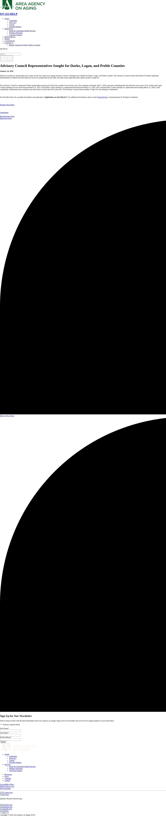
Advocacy (12, 23)
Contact (7, 781)
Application (4, 112)
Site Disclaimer (5, 788)
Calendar (8, 778)
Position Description (7, 105)
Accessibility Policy (7, 784)
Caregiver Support (15, 35)
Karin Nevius (102, 97)
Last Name (4, 733)
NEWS (7, 39)
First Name (4, 728)
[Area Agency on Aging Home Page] (22, 9)
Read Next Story (6, 118)
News (7, 776)
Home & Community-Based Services (22, 31)
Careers (11, 25)
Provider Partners (15, 27)
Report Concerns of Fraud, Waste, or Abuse (24, 45)
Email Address (5, 737)
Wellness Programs (16, 33)
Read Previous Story (7, 116)
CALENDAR (10, 41)
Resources (8, 774)
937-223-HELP (8, 13)
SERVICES (9, 29)
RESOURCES (10, 37)
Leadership (13, 21)
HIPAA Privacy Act (7, 786)
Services (8, 764)
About (7, 19)
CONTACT (9, 43)
